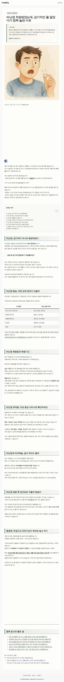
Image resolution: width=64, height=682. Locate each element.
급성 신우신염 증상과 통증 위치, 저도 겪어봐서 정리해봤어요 (28, 668)
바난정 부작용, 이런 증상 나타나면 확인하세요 (20, 244)
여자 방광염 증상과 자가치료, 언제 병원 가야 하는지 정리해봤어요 (30, 666)
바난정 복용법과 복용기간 (15, 242)
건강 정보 (10, 679)
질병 (15, 679)
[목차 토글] (56, 235)
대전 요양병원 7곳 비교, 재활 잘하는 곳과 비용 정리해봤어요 (28, 661)
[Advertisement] (32, 121)
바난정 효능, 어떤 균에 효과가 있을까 (18, 240)
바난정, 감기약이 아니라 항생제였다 (18, 237)
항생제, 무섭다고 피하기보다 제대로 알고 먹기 (20, 250)
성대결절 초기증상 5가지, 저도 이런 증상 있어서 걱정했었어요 (28, 673)
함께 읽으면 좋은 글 (13, 252)
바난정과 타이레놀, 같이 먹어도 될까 (18, 246)
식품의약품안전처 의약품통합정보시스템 (17, 361)
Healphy (8, 2)
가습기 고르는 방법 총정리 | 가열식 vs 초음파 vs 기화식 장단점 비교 (30, 671)
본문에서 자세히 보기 (15, 38)
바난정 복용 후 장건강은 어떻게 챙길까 (18, 248)
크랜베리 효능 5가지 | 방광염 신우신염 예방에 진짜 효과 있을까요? (30, 663)
